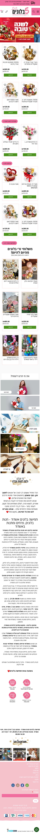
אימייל (35, 792)
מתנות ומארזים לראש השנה (28, 777)
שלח (35, 801)
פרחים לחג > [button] (7, 163)
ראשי (36, 768)
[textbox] (20, 581)
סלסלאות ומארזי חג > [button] (9, 243)
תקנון (36, 779)
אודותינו (35, 770)
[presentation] (5, 52)
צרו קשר (35, 773)
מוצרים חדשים (33, 766)
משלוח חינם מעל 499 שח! (21, 4)
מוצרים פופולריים (32, 764)
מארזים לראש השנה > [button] (9, 121)
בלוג (36, 775)
